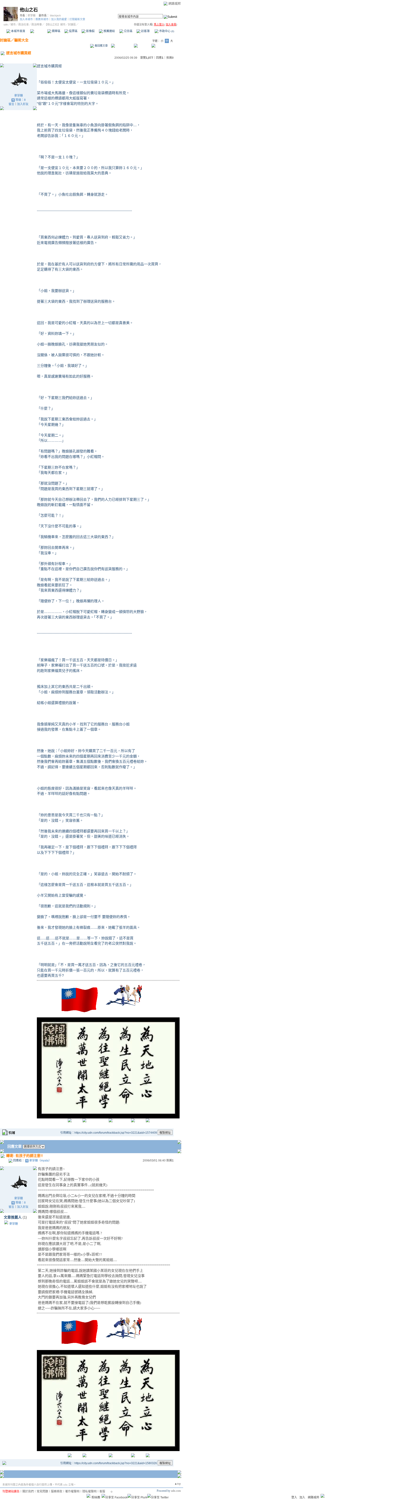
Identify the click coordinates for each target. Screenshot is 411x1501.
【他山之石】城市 (54, 24)
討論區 (38, 31)
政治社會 (23, 24)
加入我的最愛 (59, 19)
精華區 (55, 31)
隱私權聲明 (89, 1491)
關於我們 (28, 1491)
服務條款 (56, 1491)
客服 (102, 1491)
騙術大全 (21, 40)
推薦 (170, 57)
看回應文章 (101, 45)
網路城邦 (174, 3)
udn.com (176, 1490)
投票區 (73, 31)
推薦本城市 (42, 19)
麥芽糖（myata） (40, 1160)
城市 (13, 24)
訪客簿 (145, 31)
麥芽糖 (31, 15)
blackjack (55, 15)
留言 (11, 104)
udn (6, 24)
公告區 (127, 31)
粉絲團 (96, 1497)
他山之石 (29, 9)
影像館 (90, 31)
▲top (177, 1483)
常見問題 (42, 1491)
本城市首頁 (17, 31)
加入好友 (23, 104)
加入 (302, 1497)
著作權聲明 (72, 1491)
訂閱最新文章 (77, 19)
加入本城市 (26, 19)
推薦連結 (109, 31)
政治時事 (36, 24)
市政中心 (166, 31)
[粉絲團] (88, 1496)
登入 (294, 1497)
